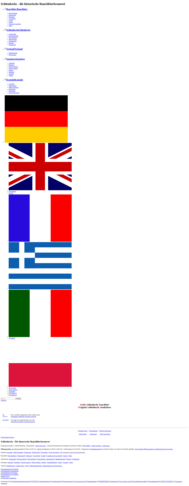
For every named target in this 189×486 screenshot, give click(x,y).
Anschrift (11, 84)
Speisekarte (12, 45)
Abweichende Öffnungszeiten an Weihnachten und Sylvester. (154, 449)
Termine (11, 74)
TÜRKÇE (170, 481)
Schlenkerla (24, 30)
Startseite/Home (52, 462)
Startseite (11, 72)
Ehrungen (12, 17)
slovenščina (143, 481)
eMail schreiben (14, 87)
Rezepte (11, 43)
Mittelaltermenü (60, 459)
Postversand (12, 55)
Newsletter (12, 91)
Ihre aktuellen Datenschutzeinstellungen (72, 452)
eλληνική (83, 481)
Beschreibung (13, 13)
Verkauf (18, 49)
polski (116, 481)
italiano (95, 481)
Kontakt (19, 79)
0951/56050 (86, 446)
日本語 (106, 481)
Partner (11, 70)
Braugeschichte (13, 36)
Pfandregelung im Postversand (52, 466)
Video (71, 462)
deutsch (47, 481)
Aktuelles (12, 63)
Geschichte (12, 18)
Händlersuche (13, 53)
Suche (60, 462)
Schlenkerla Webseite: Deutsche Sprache (23, 416)
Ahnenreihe (12, 34)
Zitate (10, 26)
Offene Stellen (13, 68)
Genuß (11, 20)
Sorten (11, 22)
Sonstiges (20, 59)
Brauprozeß (12, 15)
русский (128, 481)
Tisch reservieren (14, 93)
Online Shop (83, 434)
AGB (26, 466)
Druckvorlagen (13, 67)
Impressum (12, 89)
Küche (39, 449)
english (59, 481)
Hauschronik (13, 39)
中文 (37, 481)
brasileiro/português (24, 481)
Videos (11, 75)
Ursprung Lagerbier (15, 24)
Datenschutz (12, 86)
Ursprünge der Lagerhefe (54, 456)
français (70, 481)
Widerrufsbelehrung (36, 466)
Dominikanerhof (96, 449)
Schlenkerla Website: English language (23, 422)
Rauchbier (22, 9)
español (156, 481)
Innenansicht (13, 41)
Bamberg (11, 65)
